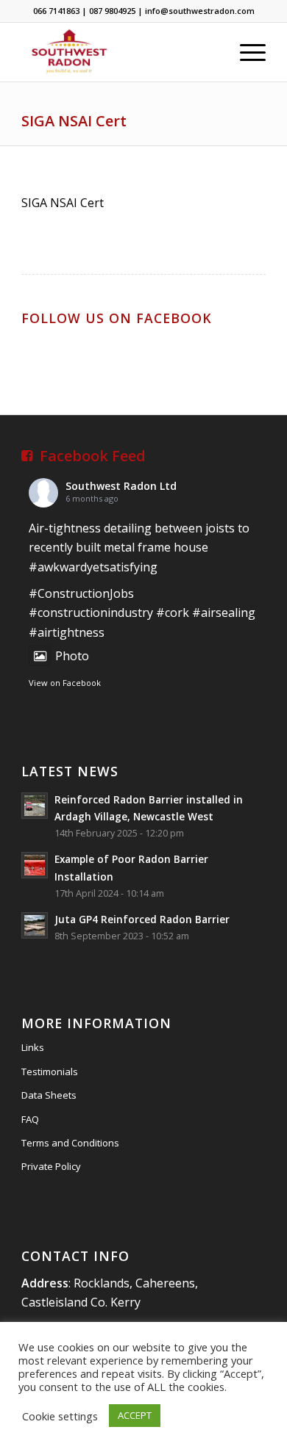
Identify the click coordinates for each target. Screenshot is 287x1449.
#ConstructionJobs (81, 593)
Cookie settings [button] (60, 1416)
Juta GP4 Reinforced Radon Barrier (142, 919)
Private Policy (51, 1166)
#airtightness (66, 632)
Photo (72, 656)
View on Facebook (65, 682)
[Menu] (245, 52)
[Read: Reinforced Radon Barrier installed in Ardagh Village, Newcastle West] (34, 805)
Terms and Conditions (70, 1142)
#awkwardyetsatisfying (93, 567)
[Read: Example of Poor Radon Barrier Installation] (34, 865)
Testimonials (49, 1071)
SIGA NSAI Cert (74, 121)
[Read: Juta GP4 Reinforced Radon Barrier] (34, 925)
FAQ (30, 1119)
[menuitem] (245, 52)
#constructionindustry (91, 612)
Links (32, 1047)
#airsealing (223, 612)
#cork (172, 612)
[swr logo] (118, 52)
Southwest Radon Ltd (121, 486)
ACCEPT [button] (135, 1415)
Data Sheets (49, 1095)
